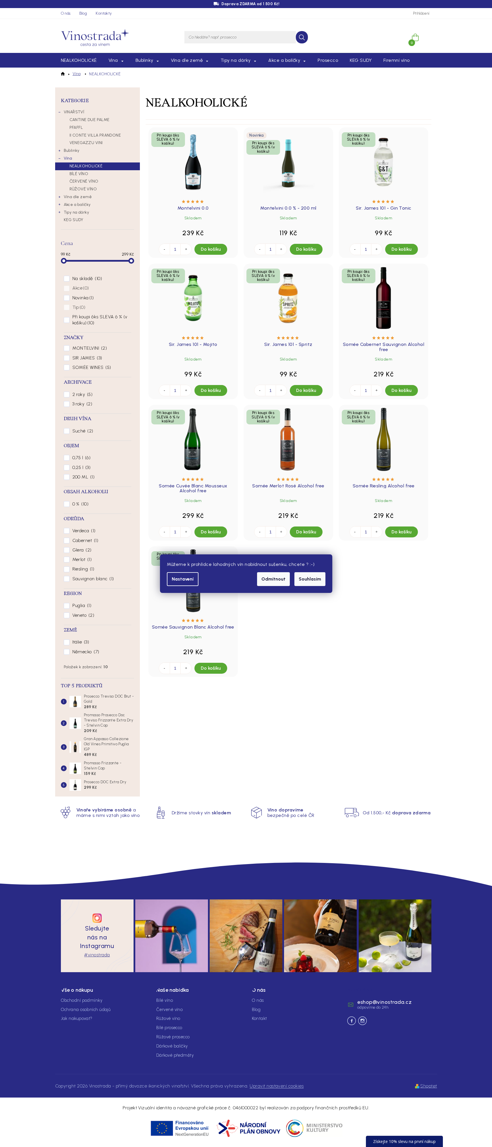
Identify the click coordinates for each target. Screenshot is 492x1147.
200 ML (82, 477)
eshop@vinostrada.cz (384, 1002)
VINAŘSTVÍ (74, 112)
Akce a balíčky (77, 204)
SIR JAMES (86, 358)
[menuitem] (79, 60)
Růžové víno (168, 1018)
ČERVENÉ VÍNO (84, 181)
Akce (80, 288)
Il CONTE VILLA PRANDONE (95, 135)
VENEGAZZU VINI (86, 142)
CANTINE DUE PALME (90, 119)
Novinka (82, 297)
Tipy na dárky (76, 212)
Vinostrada (362, 1020)
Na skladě (86, 278)
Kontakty (104, 13)
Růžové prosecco (173, 1036)
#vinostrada (97, 955)
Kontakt (259, 1018)
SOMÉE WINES (91, 367)
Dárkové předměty (175, 1055)
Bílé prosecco (169, 1027)
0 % (79, 504)
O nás (66, 13)
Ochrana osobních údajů (86, 1009)
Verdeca (83, 530)
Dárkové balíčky (172, 1046)
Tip (78, 307)
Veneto (82, 615)
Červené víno (169, 1009)
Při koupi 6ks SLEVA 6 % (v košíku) (100, 319)
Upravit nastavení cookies (277, 1086)
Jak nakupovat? (76, 1018)
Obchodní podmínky (82, 1000)
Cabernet (84, 540)
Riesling (82, 569)
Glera (81, 550)
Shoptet (428, 1086)
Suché (82, 431)
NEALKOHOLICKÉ (86, 166)
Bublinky (72, 150)
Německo (85, 651)
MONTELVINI (88, 348)
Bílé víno (164, 1000)
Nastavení (183, 579)
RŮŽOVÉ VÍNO (83, 189)
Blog (83, 13)
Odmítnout (273, 579)
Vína (68, 158)
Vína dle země (78, 196)
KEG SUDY (74, 219)
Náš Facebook (351, 1020)
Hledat (302, 37)
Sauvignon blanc (92, 578)
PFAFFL (76, 127)
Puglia (81, 605)
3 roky (81, 404)
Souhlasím (310, 579)
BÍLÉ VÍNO (79, 173)
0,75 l (80, 457)
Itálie (80, 642)
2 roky (81, 394)
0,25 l (80, 467)
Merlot (81, 559)
